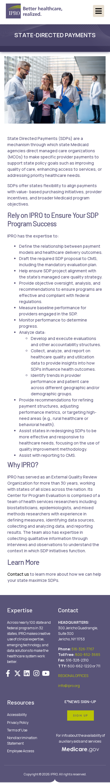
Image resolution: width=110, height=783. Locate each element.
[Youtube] (45, 673)
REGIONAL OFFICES (73, 675)
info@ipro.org (69, 685)
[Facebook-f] (8, 673)
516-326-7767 (83, 649)
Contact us (18, 574)
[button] (98, 11)
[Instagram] (36, 673)
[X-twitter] (17, 673)
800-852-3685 (87, 654)
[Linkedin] (26, 673)
